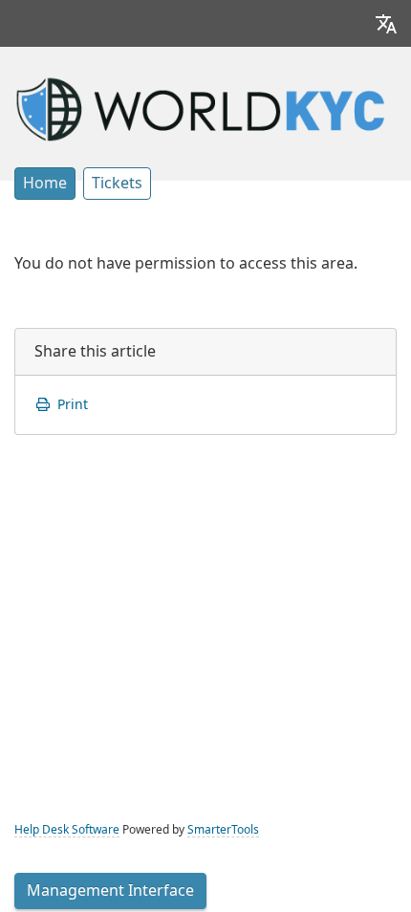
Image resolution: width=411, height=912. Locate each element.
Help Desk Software (66, 829)
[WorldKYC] (205, 107)
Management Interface (110, 890)
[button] (386, 23)
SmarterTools (223, 829)
